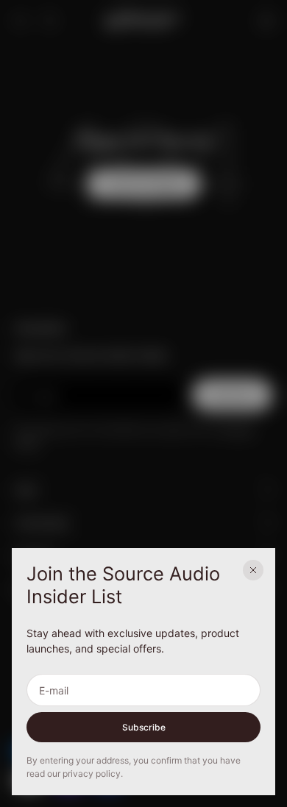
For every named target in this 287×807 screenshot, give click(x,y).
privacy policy (92, 773)
